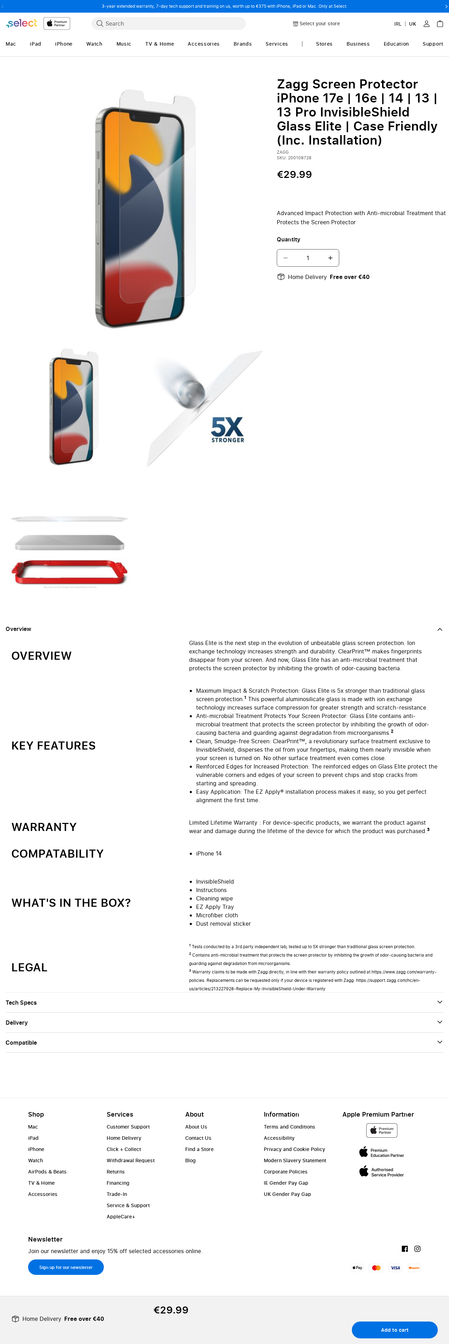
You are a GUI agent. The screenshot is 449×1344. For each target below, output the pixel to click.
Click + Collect (124, 1149)
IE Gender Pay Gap (286, 1182)
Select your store (320, 23)
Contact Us (198, 1138)
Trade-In (117, 1194)
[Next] (446, 6)
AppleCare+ (121, 1216)
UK (412, 23)
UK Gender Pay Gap (287, 1194)
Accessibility (279, 1138)
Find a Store (199, 1149)
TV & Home (41, 1182)
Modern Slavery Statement (295, 1160)
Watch (35, 1160)
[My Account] (426, 23)
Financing (118, 1182)
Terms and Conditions (289, 1126)
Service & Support (128, 1205)
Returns (116, 1171)
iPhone (36, 1149)
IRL (398, 23)
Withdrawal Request (131, 1160)
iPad (33, 1138)
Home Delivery (124, 1138)
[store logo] (38, 23)
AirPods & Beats (47, 1171)
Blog (190, 1160)
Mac (33, 1126)
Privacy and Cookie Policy (294, 1149)
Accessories (43, 1194)
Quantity (288, 239)
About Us (196, 1126)
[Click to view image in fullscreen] (137, 207)
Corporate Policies (286, 1171)
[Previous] (2, 6)
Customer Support (128, 1126)
